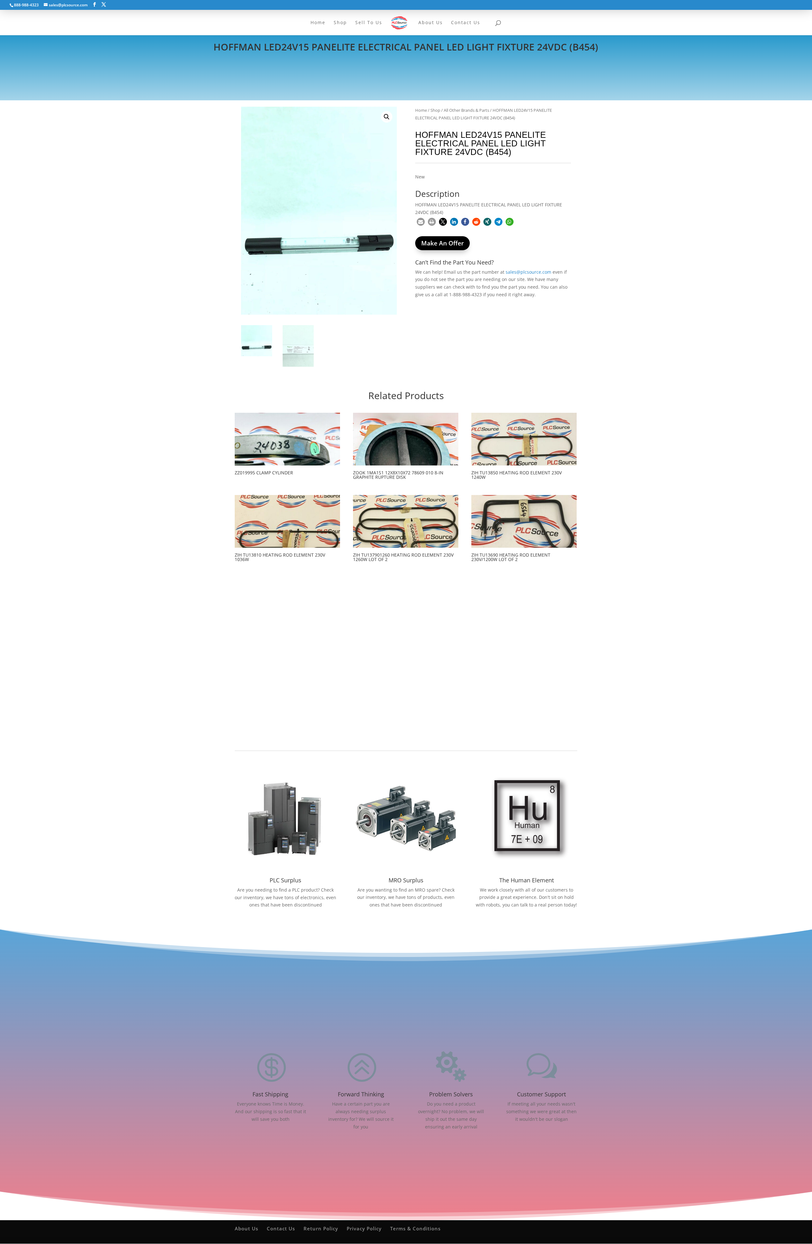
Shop (435, 110)
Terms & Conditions (415, 1228)
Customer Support (541, 1094)
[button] (386, 117)
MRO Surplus (406, 880)
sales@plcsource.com (528, 272)
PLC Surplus (285, 880)
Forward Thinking (361, 1094)
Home (421, 110)
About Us (246, 1228)
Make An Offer (442, 243)
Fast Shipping (270, 1094)
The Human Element (526, 880)
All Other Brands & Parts (466, 110)
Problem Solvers (451, 1094)
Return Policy (321, 1228)
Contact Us (281, 1228)
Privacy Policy (364, 1228)
